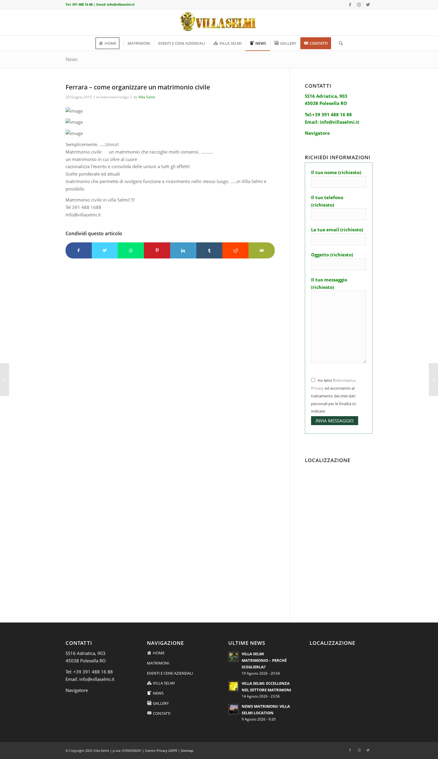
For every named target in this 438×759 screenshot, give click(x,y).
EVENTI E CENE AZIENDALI (170, 673)
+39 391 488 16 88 (93, 672)
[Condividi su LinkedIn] (183, 250)
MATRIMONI (158, 663)
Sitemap (187, 750)
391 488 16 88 (82, 4)
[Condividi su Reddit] (235, 250)
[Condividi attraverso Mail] (261, 250)
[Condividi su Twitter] (105, 250)
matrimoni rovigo (114, 97)
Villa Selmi (146, 97)
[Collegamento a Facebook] (350, 4)
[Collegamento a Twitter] (368, 4)
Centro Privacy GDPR (161, 750)
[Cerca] (339, 43)
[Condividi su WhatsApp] (131, 250)
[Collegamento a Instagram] (359, 4)
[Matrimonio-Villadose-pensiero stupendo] (4, 379)
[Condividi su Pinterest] (157, 250)
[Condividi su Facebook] (79, 250)
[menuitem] (109, 43)
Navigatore (77, 690)
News (72, 59)
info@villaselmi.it (121, 4)
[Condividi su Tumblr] (209, 250)
